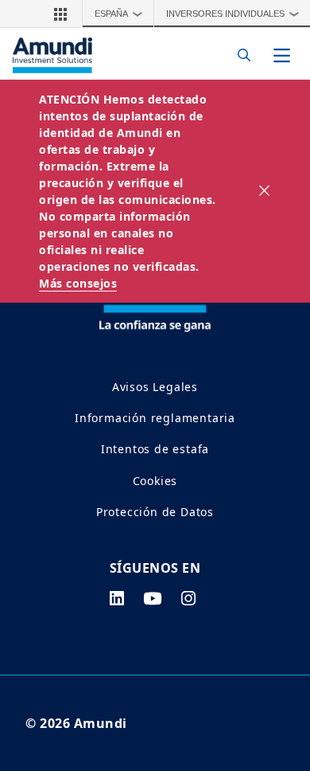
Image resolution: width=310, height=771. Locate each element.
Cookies (155, 480)
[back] (265, 465)
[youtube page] (152, 598)
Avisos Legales (155, 386)
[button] (60, 13)
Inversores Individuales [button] (233, 13)
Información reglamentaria (155, 417)
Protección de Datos (155, 511)
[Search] (239, 55)
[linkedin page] (117, 598)
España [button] (119, 13)
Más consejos (78, 283)
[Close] (264, 191)
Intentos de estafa (155, 448)
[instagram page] (188, 598)
